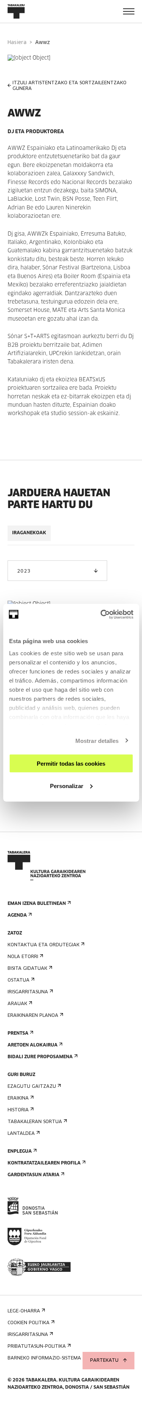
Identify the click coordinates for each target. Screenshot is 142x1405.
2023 (23, 571)
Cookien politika (29, 1323)
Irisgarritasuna (28, 992)
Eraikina (18, 1098)
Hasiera (17, 42)
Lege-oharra (24, 1311)
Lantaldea (21, 1133)
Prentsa (18, 1033)
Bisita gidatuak (27, 968)
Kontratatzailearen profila (44, 1163)
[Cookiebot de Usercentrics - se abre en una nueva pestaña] (101, 614)
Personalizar (66, 785)
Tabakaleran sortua (35, 1122)
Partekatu (104, 1360)
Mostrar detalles (97, 740)
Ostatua (19, 980)
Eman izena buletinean (37, 904)
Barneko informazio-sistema (44, 1358)
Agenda (17, 915)
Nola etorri (23, 957)
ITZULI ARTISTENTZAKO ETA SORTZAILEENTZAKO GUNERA (69, 86)
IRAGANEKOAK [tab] (29, 533)
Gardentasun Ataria (33, 1175)
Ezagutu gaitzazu (32, 1086)
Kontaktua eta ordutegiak (44, 945)
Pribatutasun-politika (37, 1346)
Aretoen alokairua (33, 1045)
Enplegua (20, 1151)
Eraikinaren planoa (33, 1015)
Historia (18, 1110)
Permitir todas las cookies (71, 763)
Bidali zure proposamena (40, 1057)
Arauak (17, 1004)
